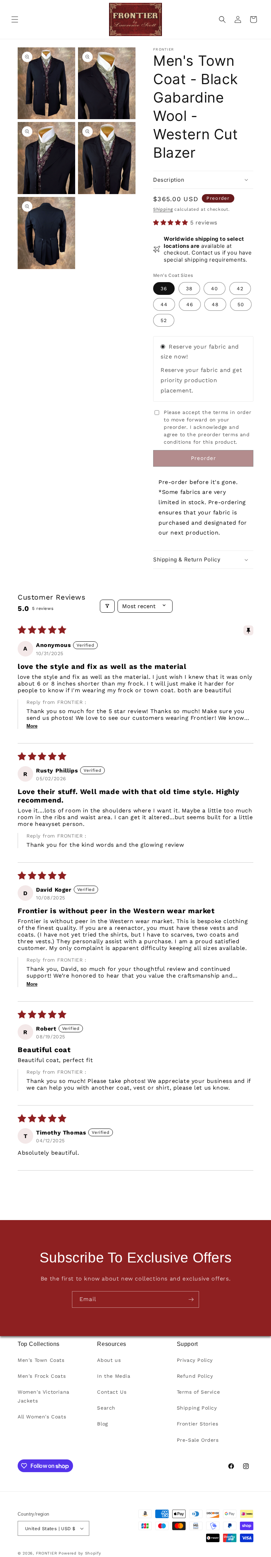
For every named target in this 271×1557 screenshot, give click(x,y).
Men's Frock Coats (42, 1376)
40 (214, 288)
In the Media (113, 1376)
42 (240, 288)
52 (164, 320)
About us (109, 1360)
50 (240, 304)
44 (164, 304)
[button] (15, 19)
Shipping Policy (197, 1408)
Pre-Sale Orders (198, 1440)
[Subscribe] (191, 1299)
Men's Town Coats (41, 1360)
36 (164, 288)
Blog (102, 1424)
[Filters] (107, 606)
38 (189, 288)
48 (215, 304)
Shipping (163, 209)
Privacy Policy (195, 1360)
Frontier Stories (197, 1424)
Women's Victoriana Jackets (44, 1396)
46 (189, 304)
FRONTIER (47, 1553)
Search (106, 1408)
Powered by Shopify (80, 1553)
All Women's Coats (42, 1416)
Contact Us (111, 1392)
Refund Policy (195, 1376)
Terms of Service (198, 1392)
